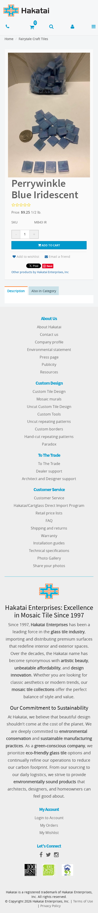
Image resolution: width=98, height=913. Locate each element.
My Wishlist (49, 832)
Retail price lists (49, 513)
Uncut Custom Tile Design (49, 406)
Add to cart (50, 245)
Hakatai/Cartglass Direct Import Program (49, 505)
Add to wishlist (28, 256)
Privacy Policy (50, 906)
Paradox (49, 444)
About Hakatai (49, 326)
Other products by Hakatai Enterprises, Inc (40, 272)
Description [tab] (16, 291)
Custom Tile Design (49, 391)
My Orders (49, 825)
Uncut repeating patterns (49, 421)
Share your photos (49, 565)
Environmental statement (49, 349)
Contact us (49, 334)
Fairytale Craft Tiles (33, 39)
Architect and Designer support (49, 478)
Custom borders (49, 429)
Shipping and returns (49, 528)
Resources (49, 372)
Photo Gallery (49, 558)
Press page (49, 357)
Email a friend (59, 256)
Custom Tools (49, 414)
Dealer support (49, 471)
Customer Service (49, 497)
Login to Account (49, 817)
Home (9, 39)
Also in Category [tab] (43, 291)
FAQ (49, 520)
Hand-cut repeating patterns (49, 436)
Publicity (49, 364)
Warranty (49, 535)
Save (49, 266)
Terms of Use (83, 901)
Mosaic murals (49, 399)
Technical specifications (49, 550)
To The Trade (49, 463)
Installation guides (49, 543)
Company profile (49, 342)
